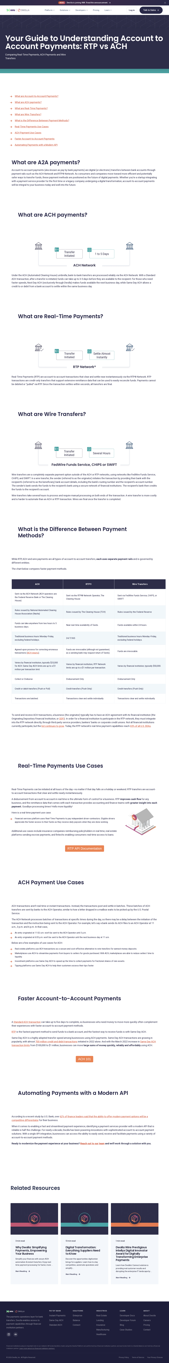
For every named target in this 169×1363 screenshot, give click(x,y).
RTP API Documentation (84, 848)
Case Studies (126, 1329)
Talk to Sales (151, 10)
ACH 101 (84, 1059)
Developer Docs (127, 1315)
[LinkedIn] (8, 1334)
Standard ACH (55, 1325)
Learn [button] (107, 10)
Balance (76, 1320)
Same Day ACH (56, 1320)
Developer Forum (128, 1320)
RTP (14, 1031)
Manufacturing (102, 1329)
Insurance (100, 1325)
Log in (132, 10)
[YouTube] (15, 1334)
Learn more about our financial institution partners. (37, 1348)
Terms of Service (138, 1357)
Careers (147, 1320)
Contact (146, 1329)
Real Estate (101, 1315)
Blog (122, 1325)
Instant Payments (57, 1315)
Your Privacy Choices (155, 1357)
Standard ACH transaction (27, 1022)
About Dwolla (149, 1315)
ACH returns (32, 653)
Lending (100, 1320)
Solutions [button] (64, 10)
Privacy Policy (124, 1357)
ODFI (61, 718)
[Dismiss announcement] (165, 3)
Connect (76, 1325)
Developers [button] (81, 10)
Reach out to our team (92, 1143)
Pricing (96, 10)
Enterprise (77, 1315)
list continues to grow (52, 726)
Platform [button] (49, 10)
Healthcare (101, 1334)
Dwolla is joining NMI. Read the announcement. (84, 3)
